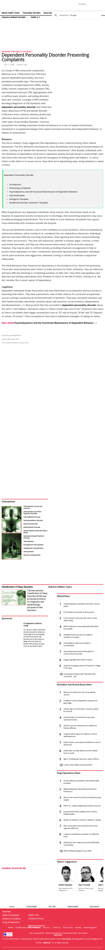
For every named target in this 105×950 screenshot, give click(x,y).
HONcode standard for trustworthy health (61, 933)
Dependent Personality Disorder (19, 175)
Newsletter (37, 928)
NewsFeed (6, 911)
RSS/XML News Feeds (23, 928)
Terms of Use (68, 928)
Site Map (78, 928)
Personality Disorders (31, 13)
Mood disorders (50, 13)
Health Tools (33, 915)
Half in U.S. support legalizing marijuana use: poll (82, 806)
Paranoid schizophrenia (32, 555)
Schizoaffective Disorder (32, 517)
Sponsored (7, 618)
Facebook (90, 4)
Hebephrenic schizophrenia (33, 548)
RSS (103, 4)
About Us (46, 928)
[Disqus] (52, 388)
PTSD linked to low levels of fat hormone (79, 612)
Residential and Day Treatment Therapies (28, 202)
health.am (52, 6)
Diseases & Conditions (11, 919)
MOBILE (82, 4)
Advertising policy (90, 928)
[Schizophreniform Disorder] (11, 531)
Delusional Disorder (31, 524)
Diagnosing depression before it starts (78, 660)
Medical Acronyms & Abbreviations (36, 926)
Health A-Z (35, 17)
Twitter (94, 4)
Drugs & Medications (11, 922)
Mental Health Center (11, 13)
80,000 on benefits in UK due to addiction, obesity (82, 820)
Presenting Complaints (20, 188)
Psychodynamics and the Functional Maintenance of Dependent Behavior (43, 192)
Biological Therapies (18, 199)
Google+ (99, 4)
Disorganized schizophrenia (33, 545)
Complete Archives (36, 918)
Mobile (10, 928)
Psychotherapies (17, 195)
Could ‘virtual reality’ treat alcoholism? (78, 765)
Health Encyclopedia (10, 915)
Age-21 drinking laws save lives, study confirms (81, 759)
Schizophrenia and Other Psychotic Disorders (32, 513)
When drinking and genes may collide (77, 851)
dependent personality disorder (19, 107)
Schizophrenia (8, 501)
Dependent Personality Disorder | (17, 52)
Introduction (15, 184)
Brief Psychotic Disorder (32, 527)
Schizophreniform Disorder (33, 520)
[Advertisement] (50, 23)
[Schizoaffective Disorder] (11, 558)
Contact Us (56, 928)
